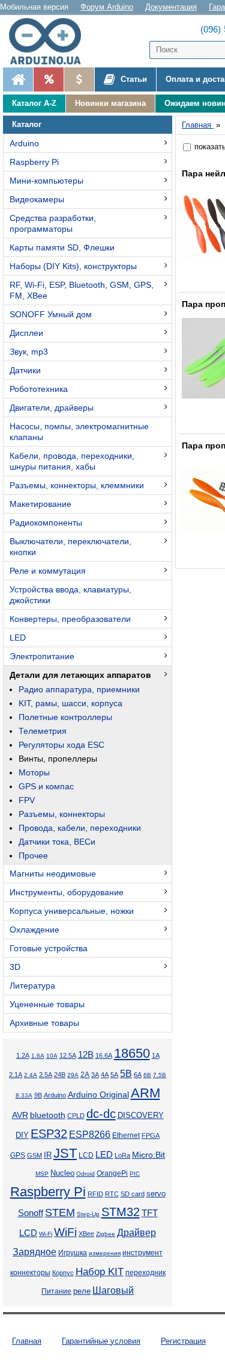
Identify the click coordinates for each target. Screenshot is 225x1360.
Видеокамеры (37, 199)
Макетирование (40, 504)
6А (138, 1074)
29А (73, 1075)
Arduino (24, 143)
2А (84, 1074)
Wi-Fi (45, 1234)
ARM (145, 1093)
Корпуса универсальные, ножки (72, 911)
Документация (171, 6)
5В (126, 1074)
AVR (20, 1115)
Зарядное (34, 1252)
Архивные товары (44, 1023)
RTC (112, 1193)
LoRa (122, 1155)
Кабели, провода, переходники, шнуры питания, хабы (72, 461)
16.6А (103, 1055)
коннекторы (30, 1272)
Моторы (34, 772)
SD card (133, 1193)
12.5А (67, 1055)
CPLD (76, 1115)
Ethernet (126, 1135)
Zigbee (105, 1234)
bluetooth (47, 1115)
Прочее (33, 855)
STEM (60, 1212)
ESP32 (49, 1133)
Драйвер (136, 1233)
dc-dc (101, 1113)
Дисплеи (26, 333)
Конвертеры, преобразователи (70, 619)
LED (18, 637)
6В (147, 1075)
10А (52, 1055)
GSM (34, 1155)
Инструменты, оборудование (67, 892)
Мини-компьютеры (46, 180)
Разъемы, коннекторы (62, 814)
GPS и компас (46, 786)
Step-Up (88, 1214)
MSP (42, 1173)
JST (65, 1153)
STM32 (120, 1212)
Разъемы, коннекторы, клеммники (77, 485)
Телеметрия (43, 731)
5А (114, 1074)
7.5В (159, 1075)
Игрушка (72, 1253)
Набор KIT (100, 1271)
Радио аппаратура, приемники (79, 689)
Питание (56, 1291)
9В (38, 1095)
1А (156, 1055)
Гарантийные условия (101, 1341)
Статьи (132, 79)
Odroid (85, 1173)
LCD (86, 1155)
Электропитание (42, 656)
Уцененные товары (47, 1004)
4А (105, 1074)
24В (59, 1074)
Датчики (25, 370)
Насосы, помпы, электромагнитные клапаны (79, 431)
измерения (105, 1253)
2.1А (15, 1074)
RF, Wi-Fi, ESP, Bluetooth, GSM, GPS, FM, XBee (82, 290)
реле (82, 1291)
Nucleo (62, 1173)
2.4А (30, 1075)
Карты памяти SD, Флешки (62, 247)
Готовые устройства (49, 948)
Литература (32, 985)
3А (95, 1074)
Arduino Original (98, 1094)
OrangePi (112, 1173)
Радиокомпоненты (46, 522)
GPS (17, 1155)
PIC (135, 1173)
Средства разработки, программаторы (53, 223)
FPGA (151, 1135)
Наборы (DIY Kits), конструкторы (73, 266)
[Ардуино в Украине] (18, 79)
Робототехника (39, 389)
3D (15, 967)
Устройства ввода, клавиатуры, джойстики (70, 595)
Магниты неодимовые (53, 873)
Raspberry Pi (34, 162)
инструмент (142, 1253)
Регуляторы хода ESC (61, 745)
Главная (26, 1341)
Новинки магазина (110, 103)
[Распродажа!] (48, 79)
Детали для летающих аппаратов (80, 675)
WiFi (65, 1232)
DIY (22, 1135)
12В (86, 1055)
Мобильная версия (34, 6)
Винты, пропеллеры (58, 758)
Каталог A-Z (34, 103)
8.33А (24, 1095)
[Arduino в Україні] (50, 41)
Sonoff (30, 1213)
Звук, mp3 (29, 351)
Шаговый (113, 1290)
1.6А (37, 1055)
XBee (86, 1233)
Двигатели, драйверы (52, 407)
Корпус (63, 1272)
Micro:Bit (148, 1155)
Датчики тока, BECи (57, 841)
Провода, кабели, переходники (80, 828)
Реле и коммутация (48, 571)
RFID (95, 1193)
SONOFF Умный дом (51, 314)
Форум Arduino (106, 6)
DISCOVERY (141, 1115)
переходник (145, 1272)
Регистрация (183, 1341)
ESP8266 (89, 1134)
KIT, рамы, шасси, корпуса (70, 703)
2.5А (45, 1074)
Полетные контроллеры (65, 717)
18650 (132, 1053)
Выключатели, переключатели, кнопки (70, 546)
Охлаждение (34, 929)
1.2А (22, 1055)
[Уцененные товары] (79, 79)
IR (48, 1155)
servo (156, 1194)
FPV (27, 800)
